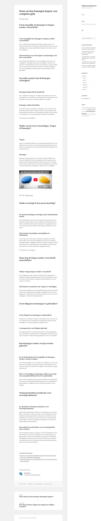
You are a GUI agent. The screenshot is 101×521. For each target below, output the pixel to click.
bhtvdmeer (30, 484)
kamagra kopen (91, 109)
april (84, 80)
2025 (84, 89)
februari (85, 85)
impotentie (85, 109)
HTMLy (34, 517)
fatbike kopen (88, 107)
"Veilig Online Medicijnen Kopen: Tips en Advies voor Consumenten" (88, 53)
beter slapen (84, 107)
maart (84, 82)
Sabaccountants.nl (89, 6)
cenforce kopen (29, 195)
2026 (84, 76)
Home (83, 14)
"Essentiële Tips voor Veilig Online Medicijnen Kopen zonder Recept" (89, 58)
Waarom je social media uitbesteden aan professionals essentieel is (38, 455)
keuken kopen (84, 111)
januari (84, 87)
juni (84, 78)
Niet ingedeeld (85, 98)
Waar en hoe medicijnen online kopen (30, 457)
